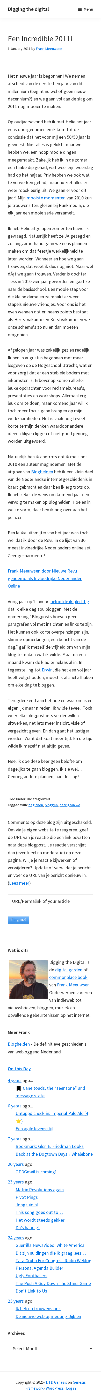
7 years (14, 1139)
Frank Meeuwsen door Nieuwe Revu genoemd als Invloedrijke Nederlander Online (45, 578)
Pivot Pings (27, 1197)
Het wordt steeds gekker (40, 1220)
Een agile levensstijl (34, 1129)
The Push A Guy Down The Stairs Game (53, 1283)
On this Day (19, 1069)
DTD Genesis (56, 1382)
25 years (16, 1301)
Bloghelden (42, 472)
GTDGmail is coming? (36, 1172)
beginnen (35, 805)
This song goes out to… (39, 1212)
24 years (16, 1238)
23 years (16, 1182)
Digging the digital (28, 9)
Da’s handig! (28, 1227)
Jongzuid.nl (27, 1205)
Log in (71, 1388)
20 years (16, 1164)
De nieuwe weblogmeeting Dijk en (48, 1316)
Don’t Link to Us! (32, 1291)
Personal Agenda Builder (39, 1268)
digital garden (68, 970)
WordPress (55, 1388)
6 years (14, 1106)
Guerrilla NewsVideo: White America (50, 1245)
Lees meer (19, 883)
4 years (14, 1080)
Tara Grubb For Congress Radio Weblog (53, 1260)
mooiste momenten (46, 198)
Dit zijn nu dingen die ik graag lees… (51, 1253)
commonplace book (68, 977)
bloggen (51, 805)
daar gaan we (70, 805)
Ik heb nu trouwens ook (38, 1308)
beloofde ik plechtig (70, 601)
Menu (88, 9)
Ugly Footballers (31, 1276)
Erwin (47, 670)
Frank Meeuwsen (73, 985)
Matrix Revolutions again (40, 1190)
